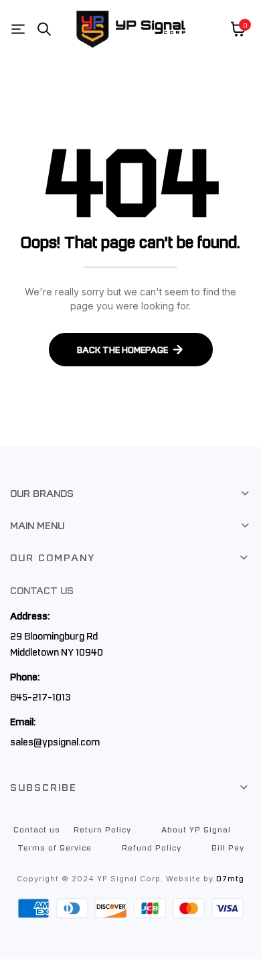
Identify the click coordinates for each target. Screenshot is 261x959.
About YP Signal (196, 829)
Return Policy (102, 829)
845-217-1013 (40, 696)
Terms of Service (54, 847)
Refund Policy (151, 847)
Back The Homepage (122, 349)
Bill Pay (227, 847)
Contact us (36, 829)
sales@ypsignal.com (55, 741)
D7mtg (230, 878)
